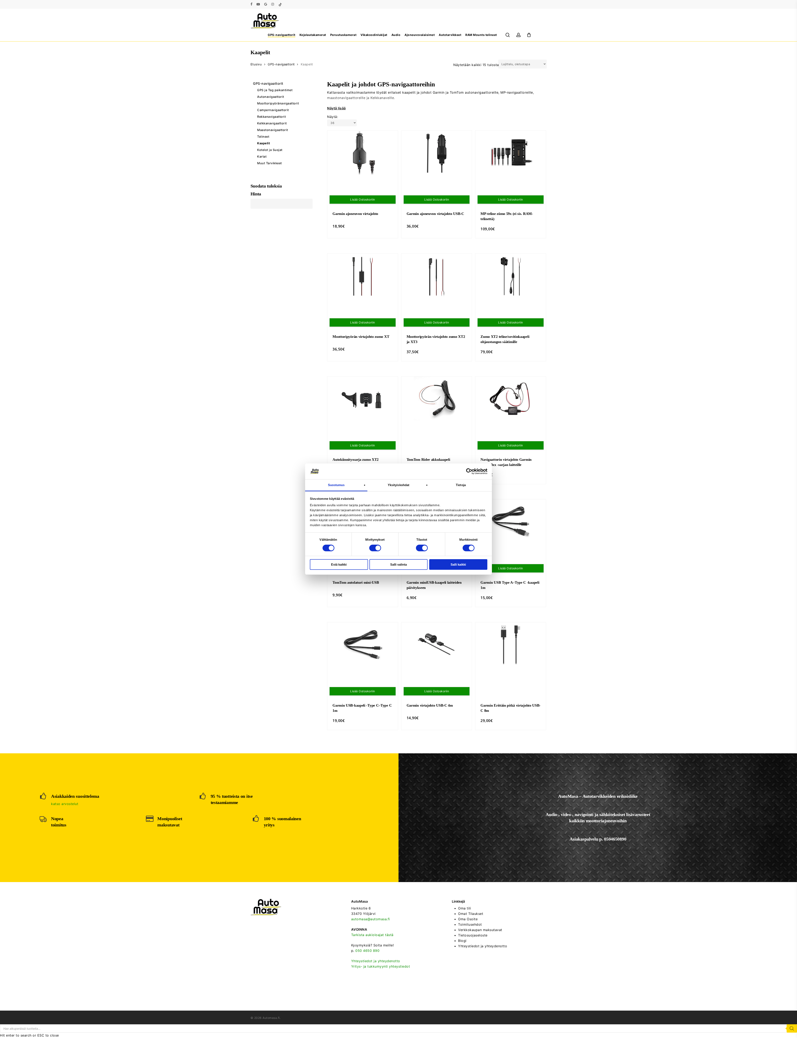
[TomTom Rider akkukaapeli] (436, 398)
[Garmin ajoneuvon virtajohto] (362, 154)
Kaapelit (263, 143)
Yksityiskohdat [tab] (398, 485)
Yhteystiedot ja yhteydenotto (375, 961)
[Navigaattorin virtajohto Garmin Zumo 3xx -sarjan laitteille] (510, 399)
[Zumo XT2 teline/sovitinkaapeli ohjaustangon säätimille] (510, 276)
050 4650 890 (367, 951)
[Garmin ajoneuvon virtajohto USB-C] (436, 153)
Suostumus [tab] (336, 485)
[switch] (375, 548)
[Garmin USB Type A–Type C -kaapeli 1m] (510, 522)
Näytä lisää (336, 108)
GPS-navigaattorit (281, 64)
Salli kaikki (458, 564)
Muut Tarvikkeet (269, 163)
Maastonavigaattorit (272, 130)
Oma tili (464, 908)
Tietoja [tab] (461, 485)
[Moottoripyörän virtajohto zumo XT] (362, 276)
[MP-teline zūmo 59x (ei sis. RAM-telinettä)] (510, 153)
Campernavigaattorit (273, 110)
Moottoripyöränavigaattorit (278, 103)
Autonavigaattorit (270, 96)
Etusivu (256, 64)
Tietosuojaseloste (473, 935)
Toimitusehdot (470, 924)
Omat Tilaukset (470, 914)
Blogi (462, 941)
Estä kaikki (339, 564)
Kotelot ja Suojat (269, 150)
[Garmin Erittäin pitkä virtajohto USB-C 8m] (510, 645)
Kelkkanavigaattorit (272, 123)
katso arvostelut (64, 804)
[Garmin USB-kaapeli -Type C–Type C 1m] (362, 645)
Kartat (261, 156)
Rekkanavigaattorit (271, 116)
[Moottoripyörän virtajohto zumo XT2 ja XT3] (436, 276)
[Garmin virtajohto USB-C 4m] (436, 645)
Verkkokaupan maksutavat (480, 930)
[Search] (792, 1028)
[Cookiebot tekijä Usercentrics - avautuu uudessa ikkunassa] (469, 471)
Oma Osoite (468, 919)
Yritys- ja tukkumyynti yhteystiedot (380, 966)
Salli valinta (398, 564)
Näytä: (332, 117)
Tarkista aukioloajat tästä (372, 935)
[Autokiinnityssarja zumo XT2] (362, 399)
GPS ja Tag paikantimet (274, 90)
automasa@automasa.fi (370, 919)
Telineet (263, 136)
